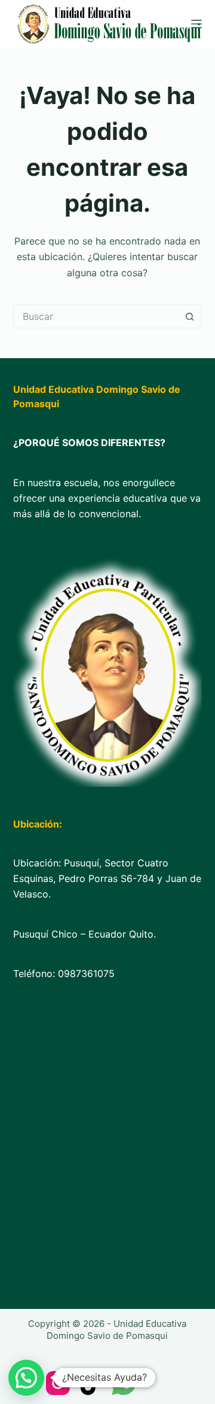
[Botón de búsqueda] (190, 316)
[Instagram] (58, 1383)
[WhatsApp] (124, 1383)
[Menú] (196, 24)
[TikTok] (91, 1383)
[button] (26, 1378)
